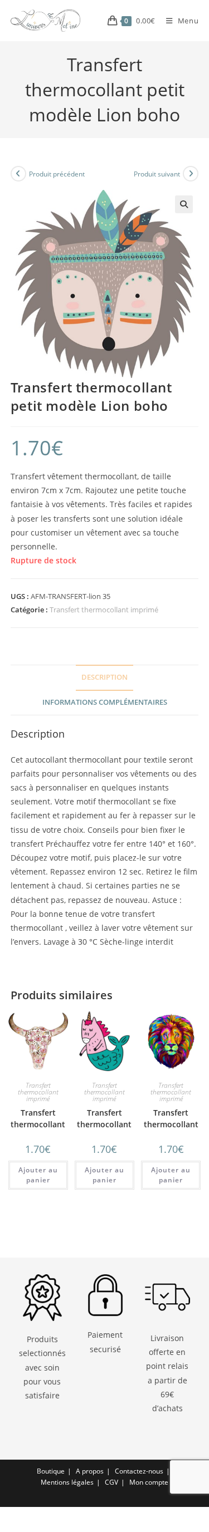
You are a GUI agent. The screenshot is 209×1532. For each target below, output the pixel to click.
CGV (111, 1482)
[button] (184, 204)
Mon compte (148, 1482)
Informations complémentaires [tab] (104, 702)
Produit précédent (57, 174)
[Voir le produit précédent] (18, 173)
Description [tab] (104, 677)
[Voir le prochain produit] (190, 173)
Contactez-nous (139, 1471)
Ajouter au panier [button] (38, 1175)
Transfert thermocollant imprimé (104, 610)
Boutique (51, 1471)
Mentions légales (67, 1482)
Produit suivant (157, 174)
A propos (90, 1471)
